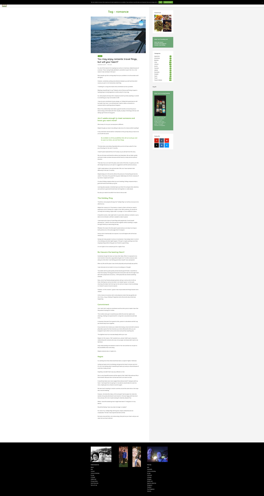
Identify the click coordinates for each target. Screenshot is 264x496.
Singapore (149, 485)
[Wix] (167, 145)
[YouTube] (167, 140)
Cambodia (149, 469)
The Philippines (150, 489)
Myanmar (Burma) (151, 483)
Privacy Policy (94, 481)
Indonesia (149, 475)
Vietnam (149, 491)
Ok (160, 2)
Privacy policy (168, 2)
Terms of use (94, 485)
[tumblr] (161, 140)
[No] (262, 2)
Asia (92, 469)
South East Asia (94, 483)
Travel (100, 56)
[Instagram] (156, 145)
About (92, 467)
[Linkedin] (161, 145)
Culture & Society (95, 473)
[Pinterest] (156, 140)
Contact (93, 471)
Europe (92, 475)
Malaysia (149, 479)
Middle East (93, 479)
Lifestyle (93, 477)
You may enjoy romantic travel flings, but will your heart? (117, 60)
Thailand (149, 487)
